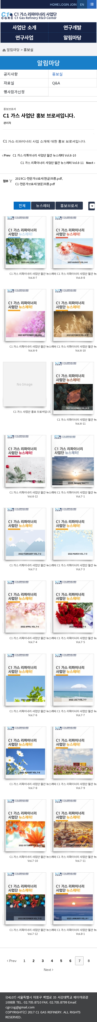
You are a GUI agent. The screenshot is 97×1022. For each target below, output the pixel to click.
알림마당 (72, 37)
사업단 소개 (24, 27)
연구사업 (24, 37)
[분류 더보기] (92, 206)
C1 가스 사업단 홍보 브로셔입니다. (39, 115)
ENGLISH (82, 5)
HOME (54, 4)
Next (48, 970)
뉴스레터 (43, 205)
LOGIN (64, 4)
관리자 (7, 123)
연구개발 (72, 27)
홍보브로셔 (69, 205)
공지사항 (11, 74)
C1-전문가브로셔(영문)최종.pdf (35, 184)
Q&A (56, 82)
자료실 (9, 82)
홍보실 (57, 74)
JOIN (73, 4)
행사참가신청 (14, 91)
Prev (12, 961)
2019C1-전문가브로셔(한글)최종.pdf (38, 178)
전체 (22, 205)
